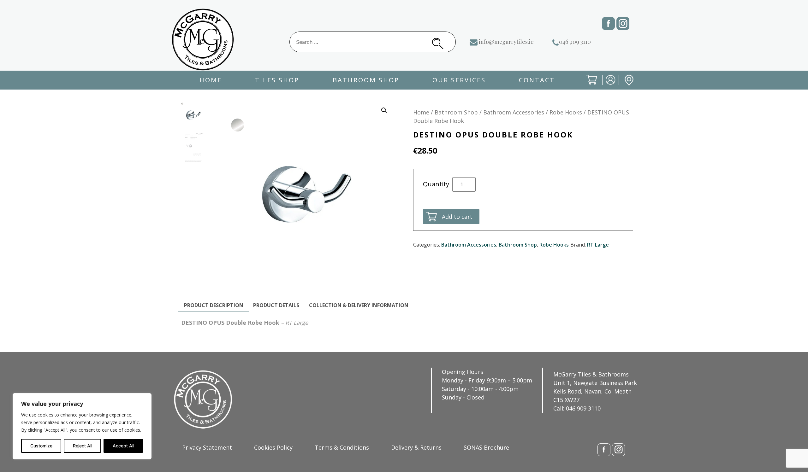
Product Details (276, 305)
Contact (537, 80)
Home (210, 80)
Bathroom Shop (366, 80)
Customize (41, 445)
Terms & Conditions (342, 447)
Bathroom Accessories (513, 112)
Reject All (82, 445)
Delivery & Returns (416, 447)
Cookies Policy (273, 447)
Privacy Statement (207, 447)
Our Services (459, 80)
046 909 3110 (575, 41)
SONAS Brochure (486, 447)
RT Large (598, 244)
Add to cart (457, 216)
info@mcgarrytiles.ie (506, 41)
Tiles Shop (277, 80)
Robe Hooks (566, 112)
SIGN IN (624, 85)
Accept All (123, 445)
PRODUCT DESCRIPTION (213, 305)
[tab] (213, 305)
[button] (384, 110)
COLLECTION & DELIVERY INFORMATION (358, 305)
